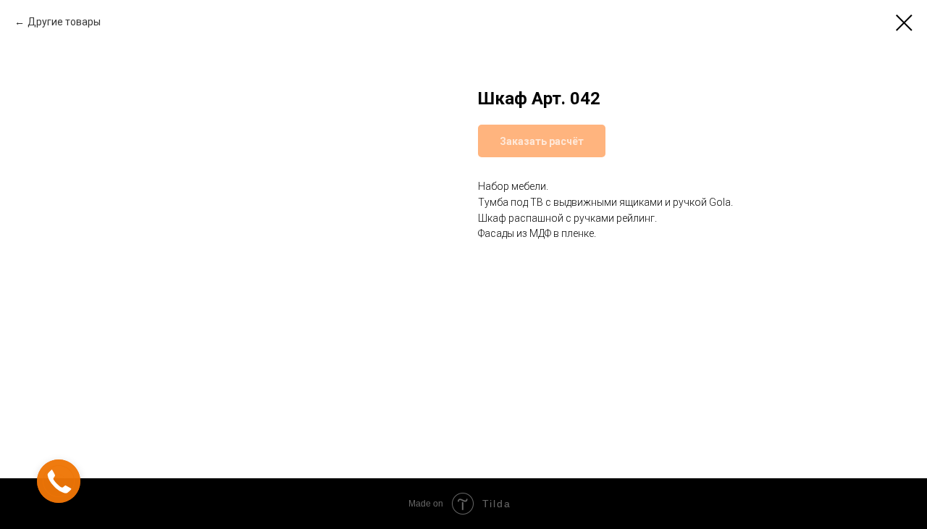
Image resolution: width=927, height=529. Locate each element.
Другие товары (64, 22)
